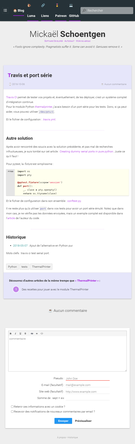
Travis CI (11, 97)
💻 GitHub (74, 11)
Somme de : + (50, 398)
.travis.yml (49, 119)
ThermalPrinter (41, 266)
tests (24, 266)
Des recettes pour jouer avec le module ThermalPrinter (55, 289)
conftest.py (74, 201)
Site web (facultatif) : (52, 391)
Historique (73, 437)
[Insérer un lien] (32, 333)
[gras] (10, 333)
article (11, 218)
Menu (5, 10)
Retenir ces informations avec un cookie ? (39, 406)
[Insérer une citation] (37, 333)
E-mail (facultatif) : (53, 385)
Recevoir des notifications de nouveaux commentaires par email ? (54, 411)
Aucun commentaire (115, 84)
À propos (61, 437)
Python (12, 266)
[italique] (15, 333)
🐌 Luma (31, 11)
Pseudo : (59, 378)
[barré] (25, 333)
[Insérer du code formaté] (42, 333)
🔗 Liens (45, 11)
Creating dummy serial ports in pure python (86, 151)
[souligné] (20, 333)
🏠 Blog (18, 10)
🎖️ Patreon (61, 11)
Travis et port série (30, 75)
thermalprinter (43, 106)
